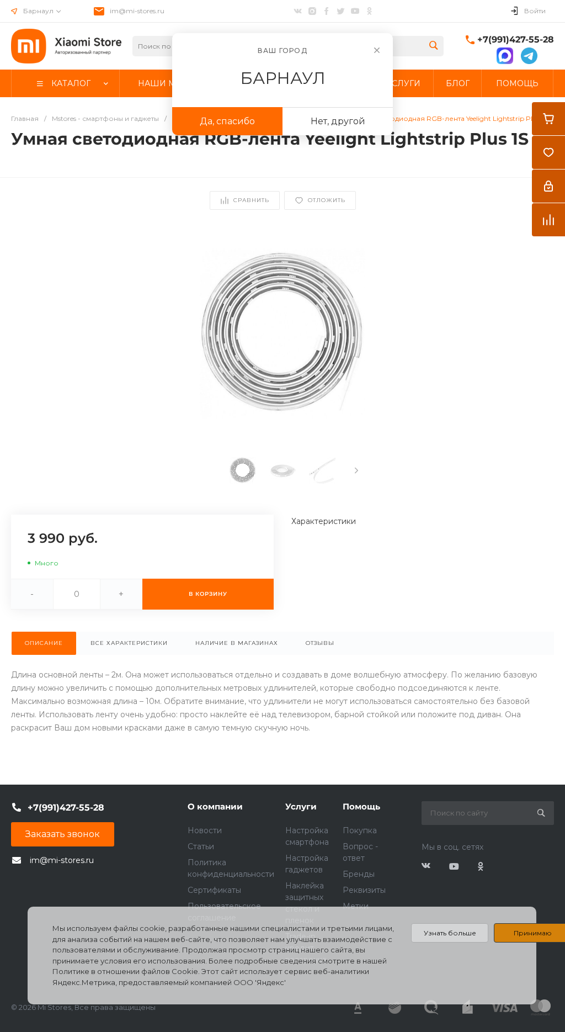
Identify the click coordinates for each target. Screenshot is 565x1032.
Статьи (201, 846)
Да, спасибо (227, 121)
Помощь (361, 806)
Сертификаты (214, 890)
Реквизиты (364, 890)
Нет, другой (338, 121)
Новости (205, 830)
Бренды (359, 874)
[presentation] (356, 470)
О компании (215, 806)
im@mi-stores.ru (137, 11)
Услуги (301, 806)
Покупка (360, 830)
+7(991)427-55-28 (515, 39)
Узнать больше (450, 933)
